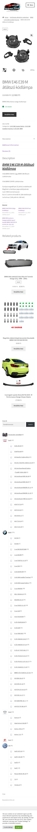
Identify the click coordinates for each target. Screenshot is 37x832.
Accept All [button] (18, 827)
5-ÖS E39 (16, 129)
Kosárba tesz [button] (18, 292)
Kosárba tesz (9, 114)
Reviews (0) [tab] (6, 151)
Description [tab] (6, 139)
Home (6, 17)
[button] (31, 35)
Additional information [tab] (10, 145)
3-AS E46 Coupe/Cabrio (17, 126)
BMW (31, 17)
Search (4, 421)
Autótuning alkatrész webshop (19, 17)
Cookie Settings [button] (8, 827)
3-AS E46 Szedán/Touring (11, 20)
